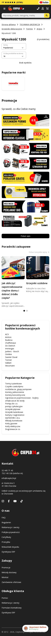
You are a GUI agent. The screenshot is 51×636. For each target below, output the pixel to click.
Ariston (8, 337)
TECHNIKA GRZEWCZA (30, 24)
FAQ (3, 517)
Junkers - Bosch (12, 351)
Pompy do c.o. (11, 403)
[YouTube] (15, 501)
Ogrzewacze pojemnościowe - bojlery (21, 398)
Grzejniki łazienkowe (14, 412)
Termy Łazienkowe (13, 383)
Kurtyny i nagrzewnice (14, 415)
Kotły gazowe (11, 423)
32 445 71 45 (7, 470)
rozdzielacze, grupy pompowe (18, 389)
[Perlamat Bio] (25, 206)
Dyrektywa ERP (8, 551)
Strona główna (9, 24)
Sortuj (5, 45)
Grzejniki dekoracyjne (12, 29)
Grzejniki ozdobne (36, 283)
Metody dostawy (9, 572)
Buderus (9, 340)
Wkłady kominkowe (13, 420)
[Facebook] (9, 501)
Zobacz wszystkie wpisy (38, 252)
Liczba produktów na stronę (13, 53)
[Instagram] (3, 501)
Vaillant (8, 363)
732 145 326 (7, 473)
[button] (43, 8)
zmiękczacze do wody (14, 400)
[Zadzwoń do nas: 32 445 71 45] (38, 8)
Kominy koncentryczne (15, 395)
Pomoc (5, 598)
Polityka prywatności (11, 532)
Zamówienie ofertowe (11, 582)
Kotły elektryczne (12, 426)
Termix (29, 29)
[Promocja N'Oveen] (25, 177)
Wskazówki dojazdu (10, 547)
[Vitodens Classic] (25, 134)
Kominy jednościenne (14, 392)
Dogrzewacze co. (12, 429)
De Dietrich (10, 345)
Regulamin (6, 522)
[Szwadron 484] (25, 163)
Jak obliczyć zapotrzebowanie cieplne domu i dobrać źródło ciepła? (12, 290)
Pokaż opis (25, 236)
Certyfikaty (6, 537)
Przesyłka (6, 542)
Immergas (9, 348)
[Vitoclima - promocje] (25, 192)
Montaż (5, 577)
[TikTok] (21, 501)
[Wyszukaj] (46, 15)
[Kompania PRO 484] (25, 148)
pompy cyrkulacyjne (14, 406)
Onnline (8, 354)
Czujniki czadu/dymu (14, 386)
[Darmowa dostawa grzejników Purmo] (25, 120)
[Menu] (5, 8)
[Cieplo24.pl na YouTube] (44, 2)
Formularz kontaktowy (11, 607)
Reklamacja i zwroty (10, 603)
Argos (39, 29)
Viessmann (10, 365)
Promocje (6, 567)
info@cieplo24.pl (9, 478)
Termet (8, 360)
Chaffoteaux (10, 343)
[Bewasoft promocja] (25, 220)
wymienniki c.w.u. (12, 417)
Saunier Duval (11, 357)
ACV (7, 334)
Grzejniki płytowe (12, 409)
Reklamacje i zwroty (10, 527)
